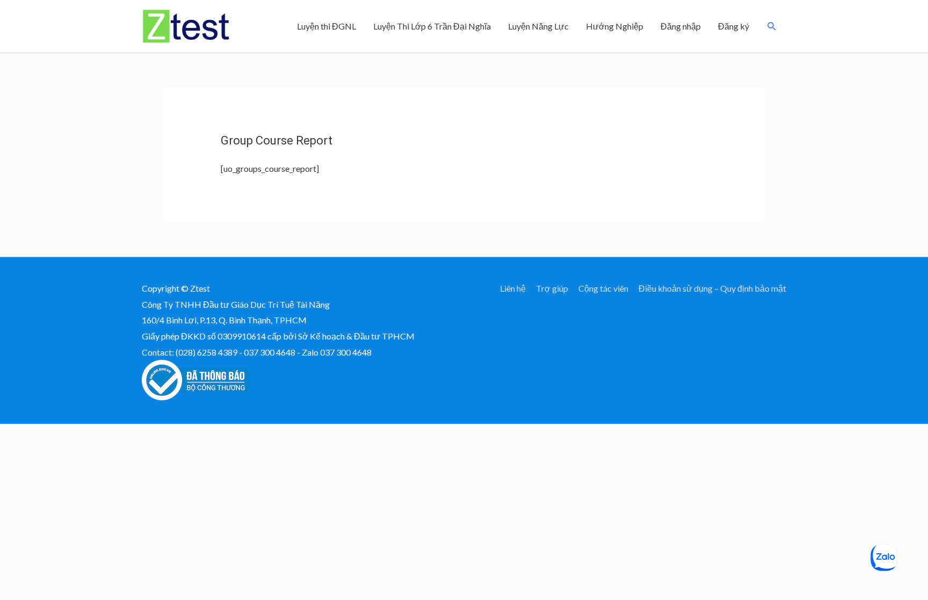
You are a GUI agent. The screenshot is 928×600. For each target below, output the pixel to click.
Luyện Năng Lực (538, 26)
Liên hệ (513, 288)
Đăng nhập (681, 26)
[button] (772, 26)
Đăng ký (733, 26)
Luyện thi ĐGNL (326, 26)
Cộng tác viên (603, 288)
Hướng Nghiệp (614, 26)
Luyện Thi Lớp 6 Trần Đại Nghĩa (432, 26)
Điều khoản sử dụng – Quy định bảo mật (712, 288)
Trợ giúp (552, 288)
